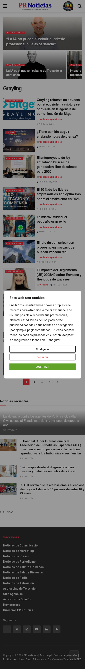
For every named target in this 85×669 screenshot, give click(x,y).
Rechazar (42, 356)
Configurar (42, 349)
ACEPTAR (42, 366)
